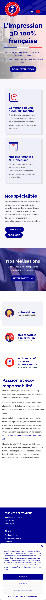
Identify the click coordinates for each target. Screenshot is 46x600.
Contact (8, 542)
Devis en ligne (11, 535)
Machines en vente (13, 517)
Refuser (23, 583)
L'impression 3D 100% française (23, 33)
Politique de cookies (15, 596)
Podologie (14, 235)
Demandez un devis (23, 69)
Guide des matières (13, 538)
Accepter (23, 576)
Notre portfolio (23, 278)
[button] (42, 546)
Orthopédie (14, 229)
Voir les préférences (23, 590)
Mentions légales (30, 596)
